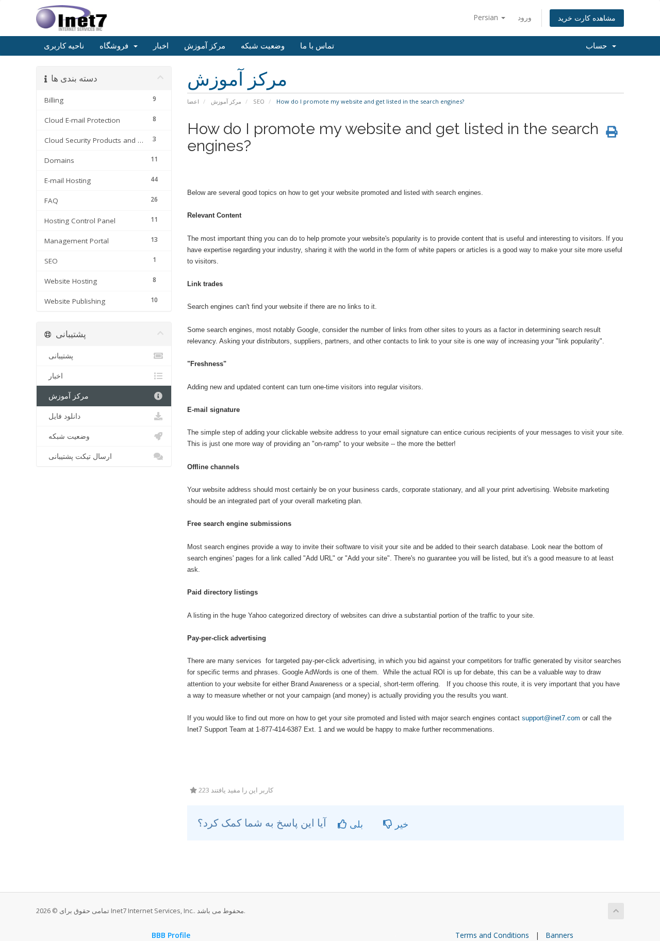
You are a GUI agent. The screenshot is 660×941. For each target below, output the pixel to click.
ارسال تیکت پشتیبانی (78, 456)
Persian (486, 17)
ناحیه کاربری (64, 46)
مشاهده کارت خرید (587, 18)
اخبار (161, 46)
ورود (525, 17)
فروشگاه (116, 46)
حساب (598, 46)
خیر (400, 824)
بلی (355, 824)
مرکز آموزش (204, 46)
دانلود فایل (62, 416)
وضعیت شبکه (263, 46)
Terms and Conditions (492, 935)
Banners (559, 935)
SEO (259, 101)
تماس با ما (317, 46)
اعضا (193, 101)
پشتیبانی (58, 355)
